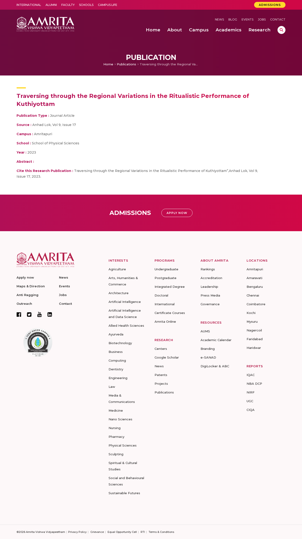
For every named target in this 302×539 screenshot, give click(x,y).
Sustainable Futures (124, 493)
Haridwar (254, 348)
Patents (161, 375)
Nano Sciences (120, 419)
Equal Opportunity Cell (122, 532)
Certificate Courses (170, 313)
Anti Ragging (27, 295)
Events (247, 19)
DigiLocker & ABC (215, 366)
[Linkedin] (49, 314)
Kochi (251, 313)
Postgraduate (165, 278)
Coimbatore (256, 304)
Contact (277, 19)
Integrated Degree (170, 286)
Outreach (24, 303)
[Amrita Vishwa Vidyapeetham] (45, 23)
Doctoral (161, 295)
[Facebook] (19, 314)
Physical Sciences (123, 445)
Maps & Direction (31, 286)
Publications (126, 64)
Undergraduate (166, 269)
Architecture (119, 293)
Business (116, 352)
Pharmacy (116, 437)
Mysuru (252, 321)
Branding (208, 349)
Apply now (25, 277)
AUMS (205, 331)
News (219, 19)
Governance (210, 304)
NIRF (251, 392)
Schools (86, 5)
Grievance (97, 532)
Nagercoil (254, 330)
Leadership (209, 286)
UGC (250, 401)
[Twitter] (29, 314)
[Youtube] (39, 314)
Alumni (51, 5)
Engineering (118, 378)
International (29, 5)
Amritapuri (255, 269)
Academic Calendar (216, 340)
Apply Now (177, 213)
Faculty (68, 5)
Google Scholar (167, 357)
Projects (161, 383)
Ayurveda (116, 334)
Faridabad (255, 339)
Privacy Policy (77, 532)
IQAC (251, 375)
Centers (161, 349)
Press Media (210, 295)
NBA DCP (254, 383)
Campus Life (107, 5)
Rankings (208, 269)
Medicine (116, 410)
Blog (232, 19)
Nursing (115, 428)
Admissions (270, 5)
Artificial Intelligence (125, 302)
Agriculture (117, 269)
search (281, 30)
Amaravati (254, 278)
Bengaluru (255, 286)
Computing (117, 360)
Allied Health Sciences (126, 325)
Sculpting (116, 454)
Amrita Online (165, 321)
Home (108, 64)
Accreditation (211, 278)
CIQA (251, 410)
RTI (143, 532)
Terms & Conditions (161, 532)
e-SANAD (208, 357)
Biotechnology (120, 343)
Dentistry (116, 369)
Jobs (262, 19)
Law (112, 387)
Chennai (253, 295)
